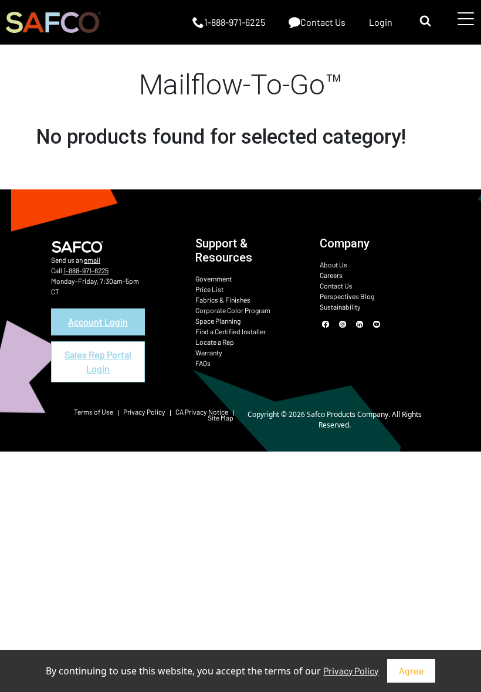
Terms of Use (93, 412)
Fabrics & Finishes (222, 300)
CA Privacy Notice (201, 412)
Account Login (98, 321)
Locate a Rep (214, 342)
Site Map (220, 417)
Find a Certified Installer (230, 331)
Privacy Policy (350, 670)
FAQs (203, 363)
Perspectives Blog (347, 296)
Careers (331, 275)
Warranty (208, 352)
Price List (209, 289)
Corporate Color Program (232, 310)
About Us (333, 264)
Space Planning (217, 321)
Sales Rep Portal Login (98, 361)
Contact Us (336, 285)
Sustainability (340, 307)
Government (213, 278)
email (92, 260)
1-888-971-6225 (86, 270)
